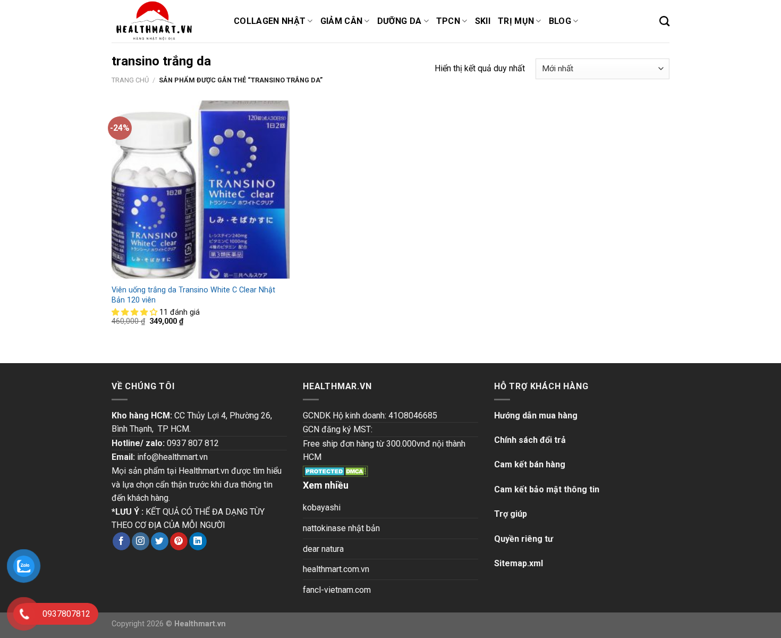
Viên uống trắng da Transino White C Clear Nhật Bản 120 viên (193, 295)
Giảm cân (341, 21)
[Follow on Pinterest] (179, 541)
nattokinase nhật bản (341, 528)
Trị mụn (516, 21)
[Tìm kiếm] (664, 21)
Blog (560, 21)
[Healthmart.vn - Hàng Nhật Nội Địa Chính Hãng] (165, 21)
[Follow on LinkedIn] (198, 541)
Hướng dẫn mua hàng (536, 415)
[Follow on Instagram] (140, 541)
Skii (482, 21)
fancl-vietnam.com (337, 590)
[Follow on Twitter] (159, 541)
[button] (135, 312)
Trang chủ (130, 80)
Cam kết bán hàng (529, 464)
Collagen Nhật (269, 21)
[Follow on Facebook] (121, 541)
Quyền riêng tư (523, 539)
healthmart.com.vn (336, 569)
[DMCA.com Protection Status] (335, 471)
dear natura (323, 549)
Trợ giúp (510, 514)
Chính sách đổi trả (530, 440)
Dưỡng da (399, 21)
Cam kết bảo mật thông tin (546, 489)
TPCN (448, 21)
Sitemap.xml (518, 563)
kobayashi (322, 507)
